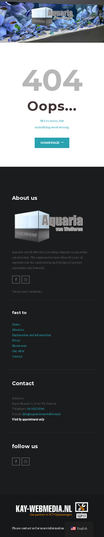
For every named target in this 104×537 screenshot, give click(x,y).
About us (18, 329)
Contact (17, 356)
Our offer (18, 351)
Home (16, 324)
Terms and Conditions (27, 291)
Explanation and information (31, 335)
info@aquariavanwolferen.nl (41, 414)
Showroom (19, 345)
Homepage (50, 143)
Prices (16, 340)
